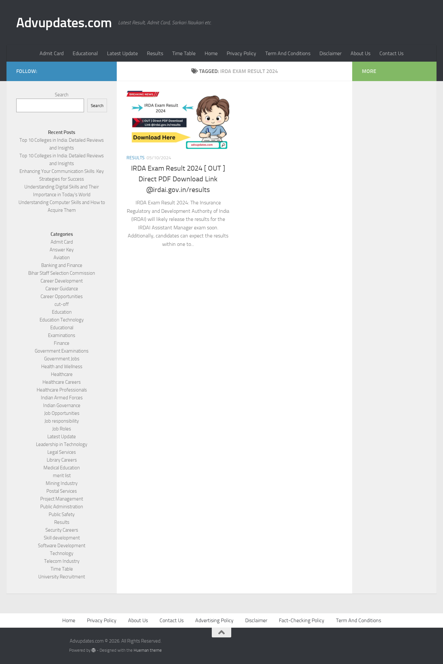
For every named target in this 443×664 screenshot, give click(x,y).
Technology (61, 553)
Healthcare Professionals (62, 390)
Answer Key (62, 250)
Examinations (61, 335)
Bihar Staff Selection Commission (61, 273)
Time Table (184, 53)
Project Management (61, 499)
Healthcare (62, 374)
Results (155, 53)
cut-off (61, 304)
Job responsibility (61, 421)
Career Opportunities (62, 296)
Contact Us (391, 53)
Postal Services (61, 491)
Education (62, 312)
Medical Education (61, 468)
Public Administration (61, 507)
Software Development (61, 546)
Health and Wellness (61, 366)
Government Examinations (62, 351)
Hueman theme (148, 650)
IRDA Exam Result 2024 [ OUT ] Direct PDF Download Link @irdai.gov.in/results (178, 179)
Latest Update (122, 53)
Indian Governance (61, 405)
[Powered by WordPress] (93, 650)
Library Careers (62, 460)
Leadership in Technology (61, 444)
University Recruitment (61, 577)
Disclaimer (330, 53)
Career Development (62, 281)
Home (211, 53)
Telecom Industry (61, 561)
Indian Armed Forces (62, 398)
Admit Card (52, 53)
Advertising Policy (214, 620)
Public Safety (62, 514)
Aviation (62, 257)
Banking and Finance (61, 265)
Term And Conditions (287, 53)
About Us (360, 53)
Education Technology (62, 320)
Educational (85, 53)
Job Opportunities (61, 413)
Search (61, 95)
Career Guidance (61, 289)
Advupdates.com (64, 23)
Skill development (62, 538)
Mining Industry (62, 483)
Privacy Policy (241, 53)
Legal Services (61, 452)
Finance (61, 343)
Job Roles (61, 429)
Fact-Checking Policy (301, 620)
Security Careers (61, 530)
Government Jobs (61, 359)
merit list (62, 475)
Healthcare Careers (61, 382)
